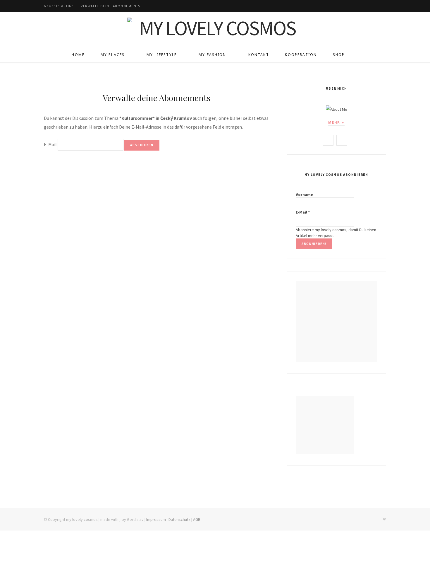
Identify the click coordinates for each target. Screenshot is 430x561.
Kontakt (258, 54)
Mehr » (336, 122)
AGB (196, 519)
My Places (113, 54)
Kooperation (301, 54)
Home (78, 54)
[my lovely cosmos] (215, 28)
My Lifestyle (162, 54)
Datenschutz (179, 519)
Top (383, 518)
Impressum (156, 519)
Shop (339, 54)
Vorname (304, 194)
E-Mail (50, 144)
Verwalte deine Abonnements (110, 6)
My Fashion (212, 54)
